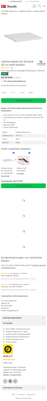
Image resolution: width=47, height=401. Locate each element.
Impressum (20, 394)
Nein (34, 279)
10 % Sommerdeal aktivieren (14, 81)
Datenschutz (31, 394)
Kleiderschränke (25, 11)
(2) (7, 68)
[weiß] (5, 93)
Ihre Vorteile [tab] (7, 323)
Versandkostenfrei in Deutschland (13, 85)
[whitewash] (23, 93)
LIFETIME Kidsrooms (9, 11)
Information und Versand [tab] (12, 388)
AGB (13, 394)
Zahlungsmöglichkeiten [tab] (12, 318)
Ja (30, 279)
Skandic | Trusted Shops (12, 375)
